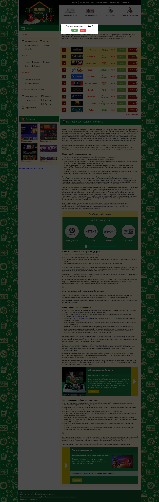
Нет (82, 30)
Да (75, 30)
